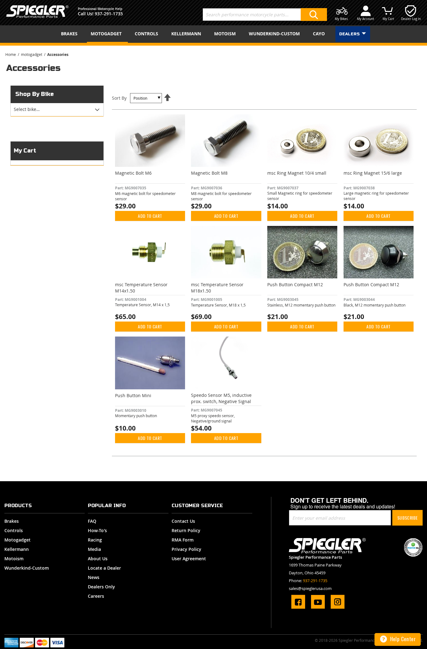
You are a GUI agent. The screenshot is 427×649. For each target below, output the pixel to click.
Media (94, 549)
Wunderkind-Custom (26, 568)
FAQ (92, 521)
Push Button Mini (133, 395)
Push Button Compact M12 (295, 284)
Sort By (119, 98)
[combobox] (265, 14)
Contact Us (183, 521)
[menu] (213, 34)
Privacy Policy (186, 549)
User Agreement (189, 559)
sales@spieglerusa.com (310, 588)
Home (11, 54)
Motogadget (17, 540)
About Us (98, 559)
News (93, 577)
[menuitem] (70, 33)
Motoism (13, 559)
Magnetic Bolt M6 (133, 173)
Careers (96, 596)
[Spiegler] (37, 11)
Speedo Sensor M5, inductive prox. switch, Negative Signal (221, 398)
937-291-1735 (109, 14)
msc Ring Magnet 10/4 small (296, 173)
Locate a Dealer (104, 568)
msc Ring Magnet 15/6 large (373, 173)
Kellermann (16, 549)
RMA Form (182, 540)
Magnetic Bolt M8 (209, 173)
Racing (95, 540)
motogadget (32, 54)
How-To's (97, 530)
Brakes (11, 521)
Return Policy (186, 530)
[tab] (57, 109)
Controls (13, 530)
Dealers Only (101, 587)
